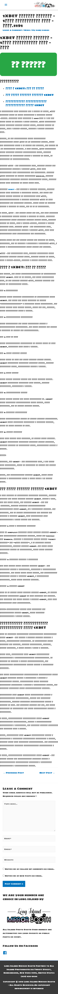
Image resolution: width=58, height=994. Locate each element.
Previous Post (13, 772)
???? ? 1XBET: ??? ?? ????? (25, 88)
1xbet (11, 189)
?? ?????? (28, 64)
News (27, 30)
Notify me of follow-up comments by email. (29, 869)
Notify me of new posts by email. (23, 875)
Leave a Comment (12, 30)
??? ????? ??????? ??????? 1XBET (30, 95)
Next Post (47, 772)
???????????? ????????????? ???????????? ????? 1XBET (26, 103)
